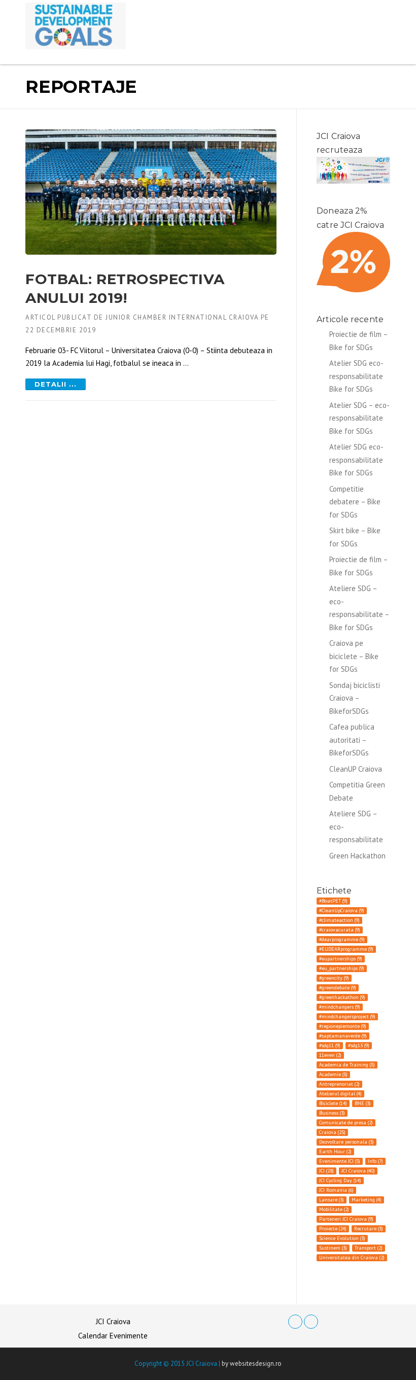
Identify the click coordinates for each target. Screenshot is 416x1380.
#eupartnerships (340, 958)
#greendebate (337, 987)
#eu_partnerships (341, 968)
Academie (333, 1074)
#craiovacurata (339, 929)
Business (332, 1113)
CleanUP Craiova (355, 769)
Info (375, 1161)
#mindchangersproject (347, 1016)
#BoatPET (333, 901)
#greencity (334, 978)
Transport (369, 1248)
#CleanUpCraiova (341, 910)
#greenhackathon (342, 997)
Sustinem (333, 1248)
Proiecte (332, 1228)
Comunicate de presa (346, 1122)
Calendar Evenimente (113, 1335)
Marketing (367, 1199)
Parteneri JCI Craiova (346, 1219)
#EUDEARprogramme (346, 949)
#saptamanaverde (343, 1035)
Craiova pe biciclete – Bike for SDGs (353, 656)
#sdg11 (329, 1045)
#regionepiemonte (342, 1026)
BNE (363, 1103)
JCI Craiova (358, 1170)
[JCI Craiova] (75, 25)
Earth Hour (335, 1151)
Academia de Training (347, 1064)
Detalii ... (55, 384)
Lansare (331, 1199)
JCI (326, 1170)
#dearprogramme (342, 939)
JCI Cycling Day (340, 1180)
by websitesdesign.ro (252, 1363)
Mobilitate (334, 1209)
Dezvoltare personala (346, 1141)
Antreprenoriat (339, 1084)
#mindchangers (339, 1007)
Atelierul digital (340, 1093)
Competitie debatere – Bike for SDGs (354, 502)
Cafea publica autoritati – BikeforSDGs (351, 739)
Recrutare (368, 1228)
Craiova (332, 1132)
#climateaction (339, 920)
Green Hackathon (357, 855)
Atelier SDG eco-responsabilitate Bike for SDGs (356, 376)
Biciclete (333, 1103)
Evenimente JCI (339, 1161)
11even (330, 1055)
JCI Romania (336, 1190)
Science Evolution (342, 1238)
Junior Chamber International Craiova (182, 317)
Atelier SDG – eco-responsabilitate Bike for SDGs (359, 418)
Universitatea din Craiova (352, 1257)
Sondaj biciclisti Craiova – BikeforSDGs (354, 698)
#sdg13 (358, 1045)
